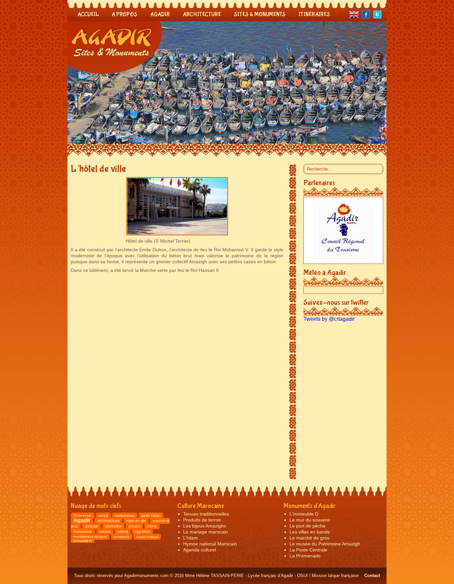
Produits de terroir (202, 520)
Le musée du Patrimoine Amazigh (324, 543)
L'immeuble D (303, 514)
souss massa (147, 537)
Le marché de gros (309, 537)
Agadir (160, 14)
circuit (103, 516)
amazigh (91, 526)
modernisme (125, 516)
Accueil (88, 14)
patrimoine (113, 526)
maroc (152, 526)
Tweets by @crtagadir (329, 319)
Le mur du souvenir (309, 520)
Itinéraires (314, 14)
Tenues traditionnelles (206, 514)
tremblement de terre (90, 537)
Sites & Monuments (259, 14)
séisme (105, 531)
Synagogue (82, 516)
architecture (108, 520)
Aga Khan (142, 531)
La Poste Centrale (308, 549)
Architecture (202, 14)
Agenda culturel (199, 549)
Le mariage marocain (205, 531)
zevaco (134, 526)
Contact (372, 575)
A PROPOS (124, 14)
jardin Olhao (151, 516)
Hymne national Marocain (210, 543)
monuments (82, 531)
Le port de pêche (307, 525)
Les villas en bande (309, 531)
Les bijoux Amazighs (204, 525)
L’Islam (190, 537)
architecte (122, 537)
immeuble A (82, 541)
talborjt (122, 531)
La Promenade (305, 555)
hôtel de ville (136, 521)
